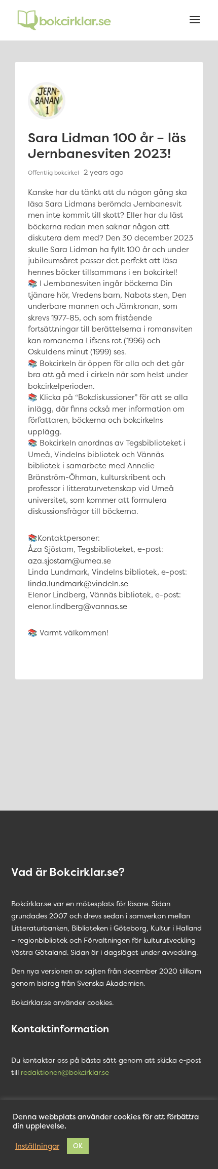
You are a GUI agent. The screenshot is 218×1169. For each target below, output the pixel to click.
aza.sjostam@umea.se (69, 560)
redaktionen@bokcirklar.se (65, 1072)
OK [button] (78, 1145)
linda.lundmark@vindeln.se (78, 583)
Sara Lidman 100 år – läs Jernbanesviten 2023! (107, 145)
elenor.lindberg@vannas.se (77, 606)
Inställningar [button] (37, 1146)
